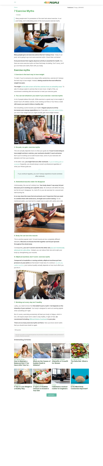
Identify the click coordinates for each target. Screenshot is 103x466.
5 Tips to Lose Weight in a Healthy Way (23, 388)
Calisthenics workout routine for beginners (60, 388)
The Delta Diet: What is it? (79, 362)
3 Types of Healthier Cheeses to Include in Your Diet (41, 388)
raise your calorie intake (55, 110)
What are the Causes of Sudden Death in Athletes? (42, 363)
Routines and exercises (58, 359)
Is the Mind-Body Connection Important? (79, 388)
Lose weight (17, 385)
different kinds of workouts (38, 319)
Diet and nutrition (19, 359)
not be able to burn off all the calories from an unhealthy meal (41, 86)
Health (35, 359)
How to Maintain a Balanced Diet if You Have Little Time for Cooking (21, 363)
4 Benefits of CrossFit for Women (60, 362)
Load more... (51, 395)
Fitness (15, 7)
